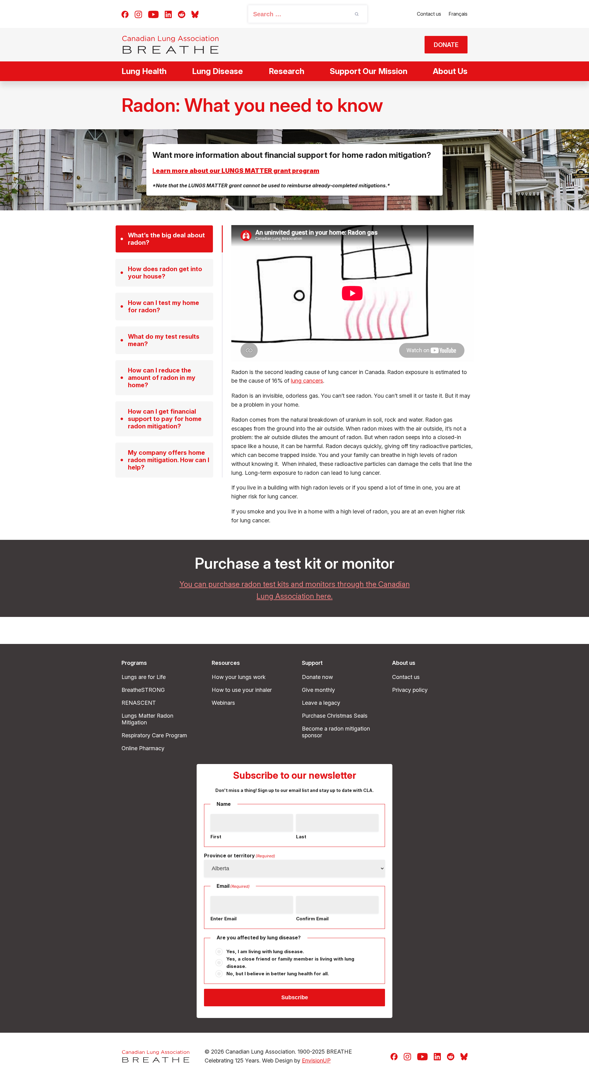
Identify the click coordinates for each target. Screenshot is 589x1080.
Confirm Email (312, 919)
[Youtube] (153, 14)
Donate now (317, 677)
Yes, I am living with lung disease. (265, 951)
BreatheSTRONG (143, 690)
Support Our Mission (368, 71)
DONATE (446, 45)
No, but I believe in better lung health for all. (277, 974)
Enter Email (223, 919)
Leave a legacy (321, 703)
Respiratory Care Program (154, 735)
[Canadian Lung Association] (170, 44)
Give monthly (318, 690)
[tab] (164, 239)
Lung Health (144, 71)
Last (301, 837)
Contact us (429, 14)
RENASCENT (138, 703)
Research (286, 71)
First (215, 837)
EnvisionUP (316, 1060)
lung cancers (307, 380)
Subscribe (294, 997)
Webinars (223, 703)
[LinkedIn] (168, 14)
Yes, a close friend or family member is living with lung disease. (290, 962)
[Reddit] (181, 14)
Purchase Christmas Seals (335, 715)
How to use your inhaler (242, 690)
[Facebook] (125, 14)
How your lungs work (239, 677)
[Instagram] (138, 14)
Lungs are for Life (143, 677)
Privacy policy (410, 690)
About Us (450, 71)
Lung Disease (217, 71)
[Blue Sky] (194, 14)
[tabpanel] (352, 375)
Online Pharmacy (142, 748)
